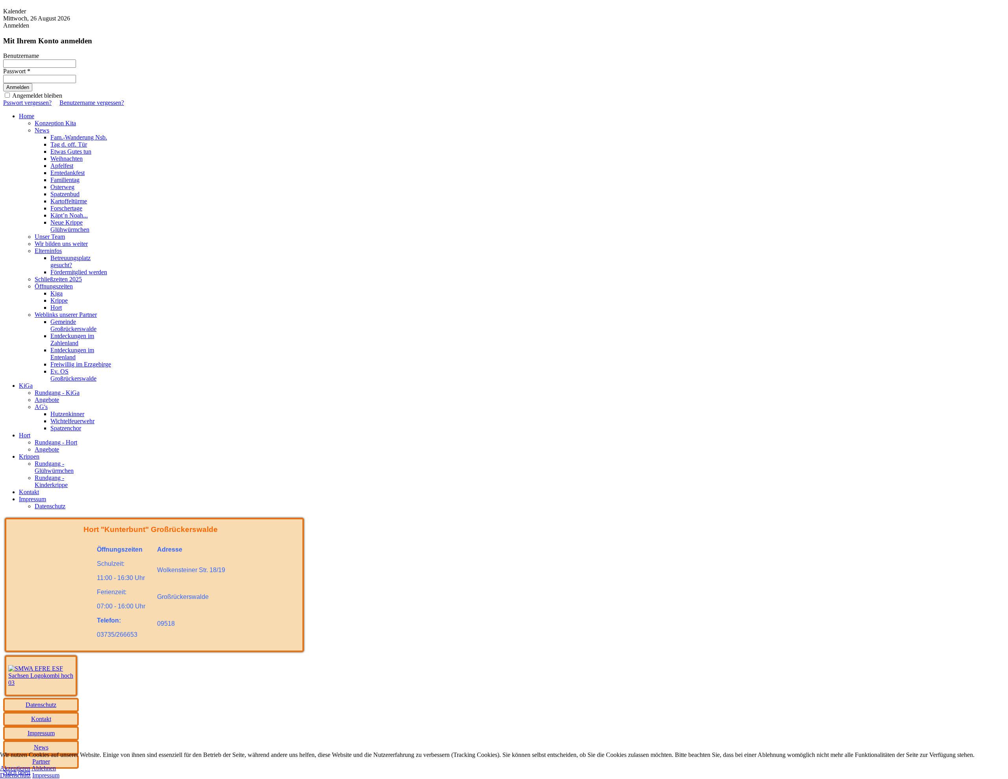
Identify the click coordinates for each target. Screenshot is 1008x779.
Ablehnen (44, 768)
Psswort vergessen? (27, 102)
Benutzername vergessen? (91, 102)
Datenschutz (15, 775)
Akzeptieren (15, 768)
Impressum (45, 775)
